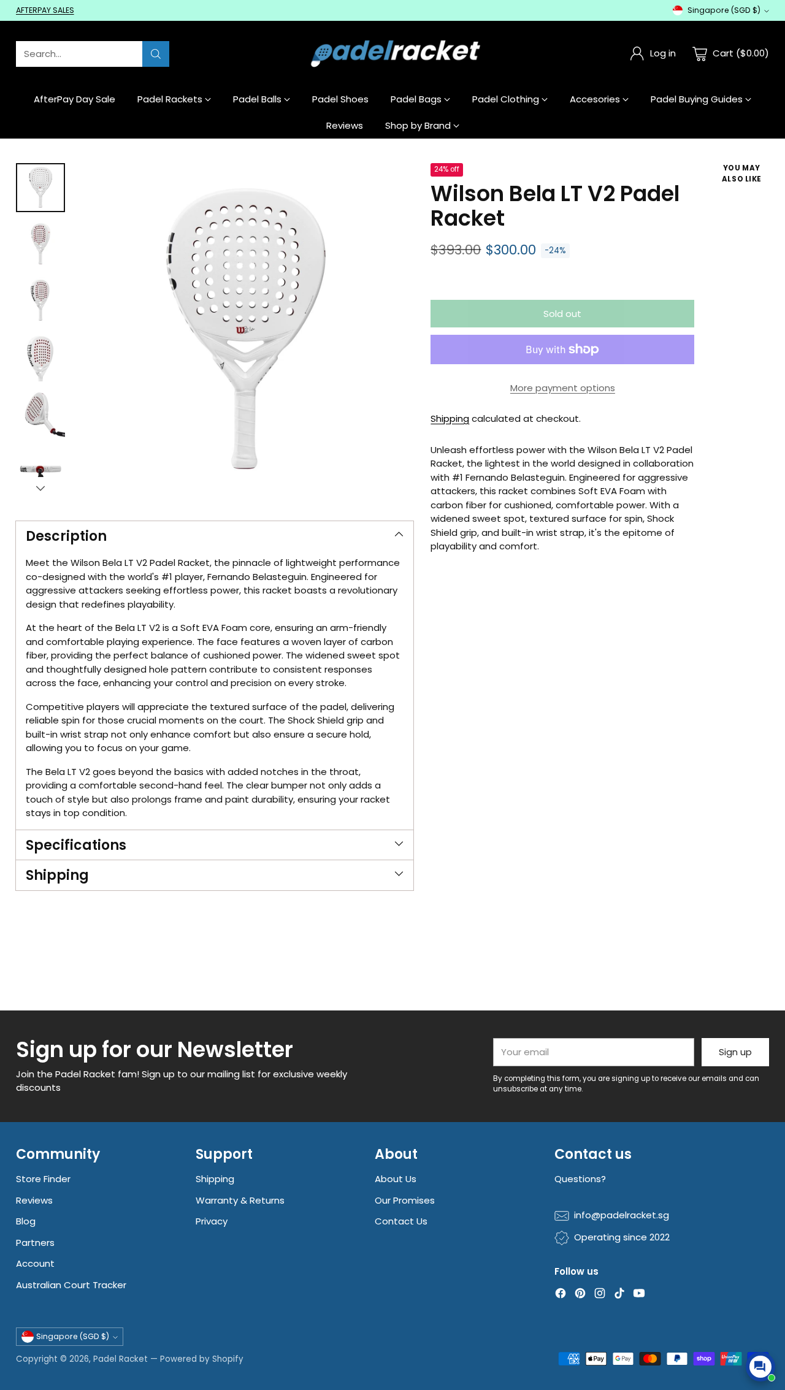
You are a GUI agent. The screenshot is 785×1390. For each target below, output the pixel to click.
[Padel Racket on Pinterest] (580, 1295)
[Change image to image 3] (40, 300)
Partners (35, 1242)
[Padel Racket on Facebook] (560, 1295)
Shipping (450, 418)
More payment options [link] (562, 387)
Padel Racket (120, 1359)
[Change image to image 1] (40, 187)
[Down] (40, 488)
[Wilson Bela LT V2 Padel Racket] (245, 331)
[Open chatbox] (760, 1366)
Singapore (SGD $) (723, 10)
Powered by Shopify (201, 1359)
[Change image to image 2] (40, 244)
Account (35, 1263)
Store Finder (43, 1178)
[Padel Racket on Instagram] (599, 1295)
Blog (26, 1221)
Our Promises (405, 1200)
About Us (395, 1178)
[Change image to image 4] (40, 356)
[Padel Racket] (392, 54)
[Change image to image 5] (40, 413)
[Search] (155, 54)
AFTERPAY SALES (45, 10)
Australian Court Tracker (71, 1284)
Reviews (34, 1200)
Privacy (212, 1221)
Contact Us (401, 1221)
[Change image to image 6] (40, 469)
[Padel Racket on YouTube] (639, 1295)
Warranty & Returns (240, 1200)
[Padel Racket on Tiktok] (619, 1295)
